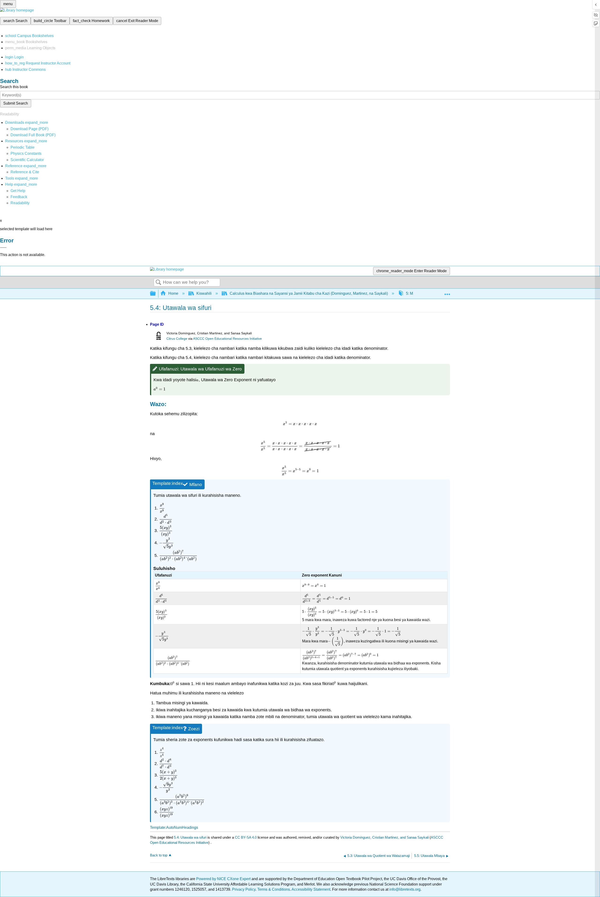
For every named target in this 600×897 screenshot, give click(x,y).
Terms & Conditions (273, 889)
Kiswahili (204, 293)
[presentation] (197, 379)
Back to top (158, 855)
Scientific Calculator (27, 160)
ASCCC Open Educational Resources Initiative (227, 338)
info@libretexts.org (404, 889)
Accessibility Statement (311, 889)
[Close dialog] (3, 247)
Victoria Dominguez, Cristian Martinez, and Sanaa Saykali (384, 837)
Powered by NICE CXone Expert (223, 879)
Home (173, 293)
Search (158, 282)
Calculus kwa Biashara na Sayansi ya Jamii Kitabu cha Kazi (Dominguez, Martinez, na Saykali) (309, 293)
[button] (19, 197)
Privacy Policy (243, 889)
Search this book (14, 87)
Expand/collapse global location (447, 292)
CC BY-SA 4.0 (246, 837)
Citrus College (176, 338)
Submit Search (15, 103)
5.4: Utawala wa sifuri (190, 837)
